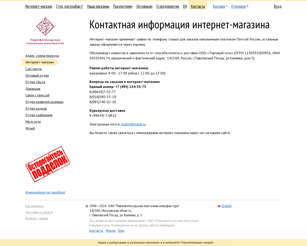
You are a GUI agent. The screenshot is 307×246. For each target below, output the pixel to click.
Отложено (238, 6)
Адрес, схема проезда (42, 55)
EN (185, 6)
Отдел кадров (36, 108)
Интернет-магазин (38, 6)
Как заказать (34, 206)
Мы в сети (33, 121)
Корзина (219, 6)
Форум (111, 230)
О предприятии (167, 6)
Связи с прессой (37, 95)
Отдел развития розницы (44, 101)
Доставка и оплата (39, 212)
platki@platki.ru (133, 124)
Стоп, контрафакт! (69, 6)
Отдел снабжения (38, 115)
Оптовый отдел (37, 75)
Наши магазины (98, 6)
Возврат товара (36, 218)
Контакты (198, 6)
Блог (121, 230)
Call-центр (33, 69)
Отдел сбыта (35, 82)
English (227, 206)
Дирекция (32, 88)
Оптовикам (144, 6)
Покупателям (122, 6)
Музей (30, 128)
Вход (278, 6)
